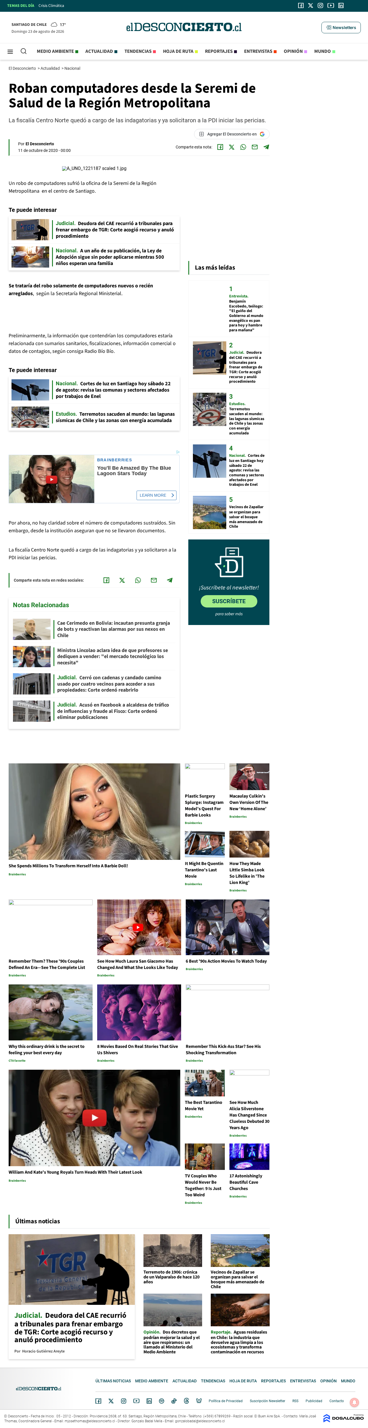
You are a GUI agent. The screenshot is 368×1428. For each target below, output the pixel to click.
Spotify (161, 1401)
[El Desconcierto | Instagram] (320, 5)
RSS (295, 1401)
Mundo (322, 51)
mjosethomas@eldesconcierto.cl (90, 1421)
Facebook (98, 1401)
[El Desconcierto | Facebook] (301, 5)
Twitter (111, 1401)
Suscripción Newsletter (267, 1401)
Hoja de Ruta (178, 51)
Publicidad (314, 1401)
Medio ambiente (55, 51)
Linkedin (149, 1401)
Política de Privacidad (226, 1401)
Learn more (153, 495)
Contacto (336, 1401)
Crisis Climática (51, 6)
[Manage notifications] (354, 1402)
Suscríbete (229, 601)
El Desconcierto (23, 68)
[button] (341, 27)
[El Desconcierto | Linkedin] (341, 5)
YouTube (136, 1401)
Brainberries (114, 460)
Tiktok (174, 1401)
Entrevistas (258, 51)
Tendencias (138, 51)
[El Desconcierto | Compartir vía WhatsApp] (243, 147)
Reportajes (219, 51)
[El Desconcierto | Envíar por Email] (254, 147)
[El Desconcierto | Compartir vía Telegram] (266, 147)
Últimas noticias (113, 1381)
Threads (186, 1401)
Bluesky (199, 1401)
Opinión (293, 51)
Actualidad (99, 51)
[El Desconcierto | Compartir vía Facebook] (220, 147)
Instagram (123, 1401)
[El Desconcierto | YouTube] (330, 5)
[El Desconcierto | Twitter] (311, 5)
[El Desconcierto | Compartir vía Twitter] (231, 147)
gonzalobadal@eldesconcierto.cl (200, 1421)
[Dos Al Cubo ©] (343, 1421)
